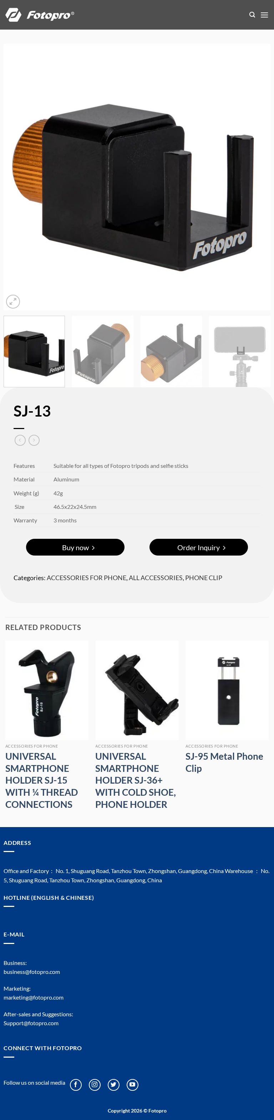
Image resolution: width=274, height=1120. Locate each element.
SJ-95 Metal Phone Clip (224, 762)
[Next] (256, 177)
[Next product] (20, 440)
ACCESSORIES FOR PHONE (86, 578)
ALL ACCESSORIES (156, 578)
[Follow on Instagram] (95, 1085)
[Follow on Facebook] (76, 1085)
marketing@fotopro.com (34, 997)
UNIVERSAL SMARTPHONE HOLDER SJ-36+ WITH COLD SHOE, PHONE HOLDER (135, 780)
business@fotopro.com (32, 971)
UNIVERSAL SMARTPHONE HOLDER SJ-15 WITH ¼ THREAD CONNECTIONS (41, 780)
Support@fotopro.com (31, 1023)
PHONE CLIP (203, 578)
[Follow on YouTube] (132, 1085)
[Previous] (17, 177)
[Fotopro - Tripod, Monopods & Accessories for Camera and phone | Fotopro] (122, 15)
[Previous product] (34, 440)
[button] (252, 15)
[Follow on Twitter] (114, 1085)
